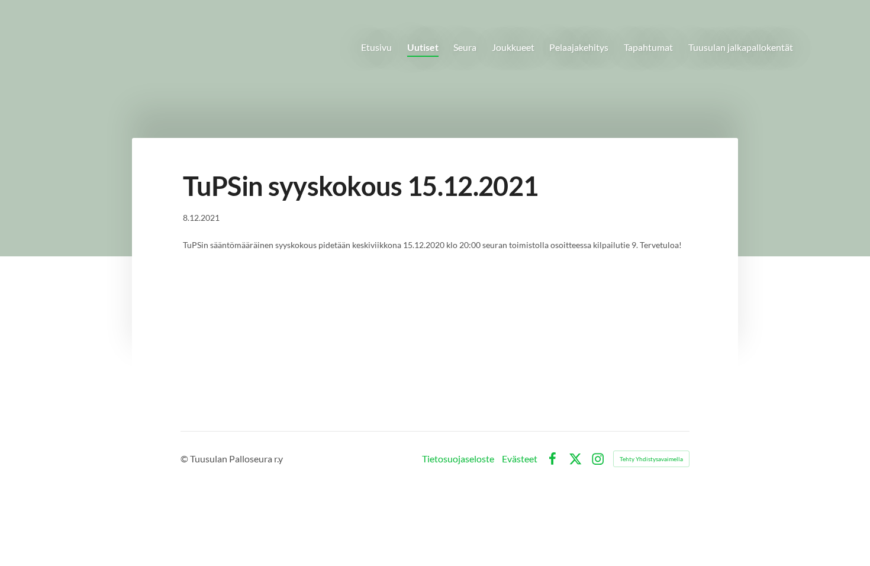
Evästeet (519, 459)
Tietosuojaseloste (458, 459)
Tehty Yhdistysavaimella (651, 458)
